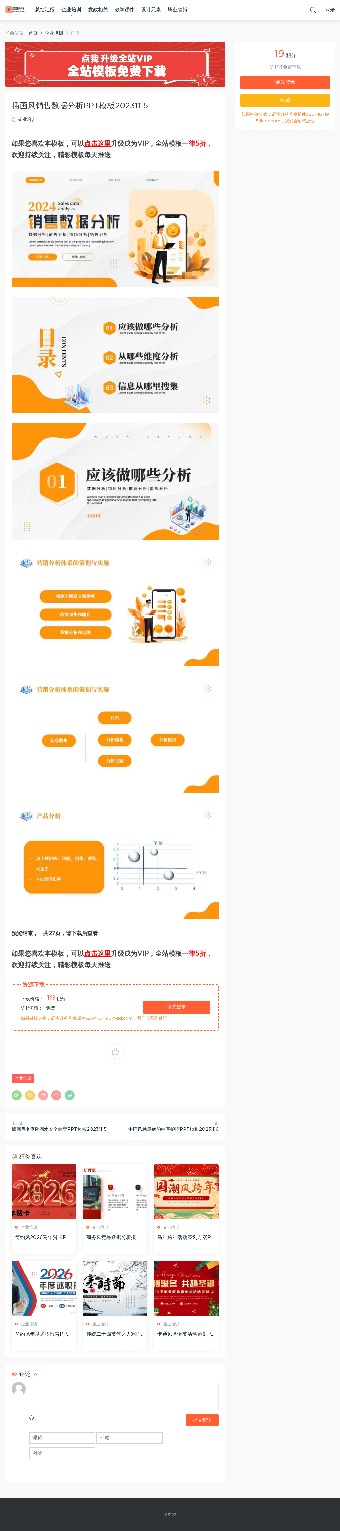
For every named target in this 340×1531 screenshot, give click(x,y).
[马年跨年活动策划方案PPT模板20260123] (186, 1191)
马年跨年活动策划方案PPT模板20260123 (185, 1238)
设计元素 (151, 9)
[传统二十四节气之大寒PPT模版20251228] (115, 1288)
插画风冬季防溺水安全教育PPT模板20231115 (59, 1129)
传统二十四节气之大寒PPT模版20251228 (114, 1335)
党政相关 (98, 9)
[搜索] (313, 10)
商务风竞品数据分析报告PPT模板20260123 (113, 1238)
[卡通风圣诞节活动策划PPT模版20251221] (186, 1288)
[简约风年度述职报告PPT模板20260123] (44, 1288)
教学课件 (124, 9)
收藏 (285, 100)
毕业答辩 (178, 9)
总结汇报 (45, 9)
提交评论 (202, 1420)
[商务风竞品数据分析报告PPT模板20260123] (115, 1191)
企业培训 (71, 9)
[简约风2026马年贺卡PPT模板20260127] (44, 1191)
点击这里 (97, 143)
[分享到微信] (17, 1095)
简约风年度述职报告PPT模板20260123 (42, 1335)
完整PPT (15, 10)
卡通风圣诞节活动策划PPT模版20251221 (185, 1335)
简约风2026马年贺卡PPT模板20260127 (42, 1238)
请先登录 (176, 1007)
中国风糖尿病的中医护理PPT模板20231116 (173, 1129)
